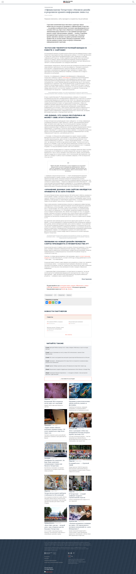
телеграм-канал (65, 285)
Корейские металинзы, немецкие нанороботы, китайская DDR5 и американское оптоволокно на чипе (79, 405)
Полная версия (48, 567)
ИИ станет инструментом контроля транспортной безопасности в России (67, 357)
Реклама (46, 558)
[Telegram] (56, 302)
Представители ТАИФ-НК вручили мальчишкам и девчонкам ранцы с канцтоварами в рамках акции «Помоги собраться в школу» (79, 467)
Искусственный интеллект (76, 322)
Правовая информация (50, 560)
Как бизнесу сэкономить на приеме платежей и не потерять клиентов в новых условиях (54, 465)
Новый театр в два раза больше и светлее (53, 404)
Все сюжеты (68, 334)
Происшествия (73, 428)
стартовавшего (66, 77)
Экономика (47, 458)
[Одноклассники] (50, 302)
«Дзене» (69, 289)
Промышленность (49, 523)
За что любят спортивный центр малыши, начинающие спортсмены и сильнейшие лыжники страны (54, 529)
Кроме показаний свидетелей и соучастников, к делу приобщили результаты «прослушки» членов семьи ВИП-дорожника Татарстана (80, 529)
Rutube (63, 289)
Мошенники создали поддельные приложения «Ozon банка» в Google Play (68, 369)
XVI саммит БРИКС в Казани (55, 322)
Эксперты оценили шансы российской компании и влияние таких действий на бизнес (55, 433)
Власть (69, 295)
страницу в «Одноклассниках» (62, 287)
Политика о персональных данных (53, 562)
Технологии (48, 7)
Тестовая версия (48, 569)
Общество (61, 295)
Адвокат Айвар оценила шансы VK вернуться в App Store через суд (66, 366)
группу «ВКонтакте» (77, 285)
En (72, 556)
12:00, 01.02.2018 (48, 15)
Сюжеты (50, 317)
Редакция (47, 556)
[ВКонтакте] (47, 302)
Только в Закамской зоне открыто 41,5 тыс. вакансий (79, 497)
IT (55, 295)
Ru (69, 556)
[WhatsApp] (53, 302)
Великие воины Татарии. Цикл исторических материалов (55, 329)
